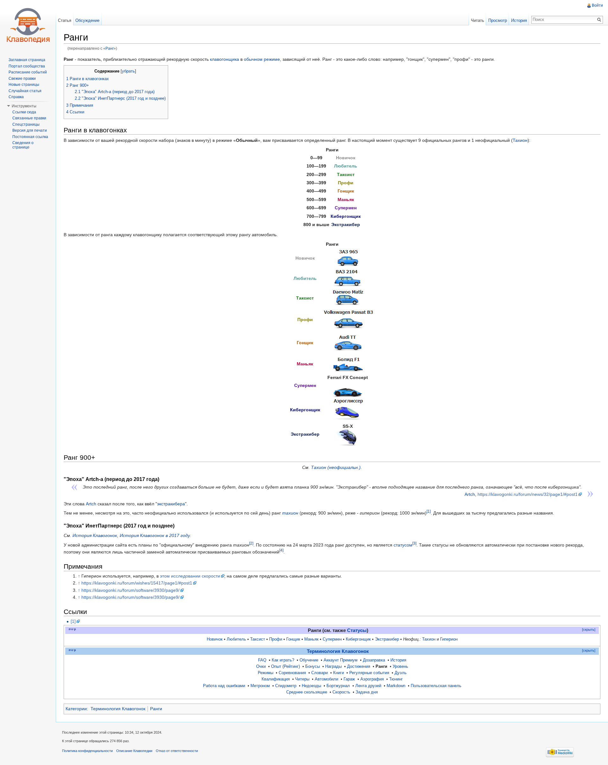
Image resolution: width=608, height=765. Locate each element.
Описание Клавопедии (134, 751)
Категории (76, 708)
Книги (338, 673)
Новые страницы (24, 84)
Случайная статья (25, 91)
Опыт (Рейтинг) (285, 666)
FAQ (262, 660)
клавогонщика (224, 59)
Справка (16, 97)
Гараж (349, 679)
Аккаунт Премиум (341, 660)
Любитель (236, 639)
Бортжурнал (338, 686)
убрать (128, 71)
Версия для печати (29, 130)
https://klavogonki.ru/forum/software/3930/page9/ (130, 590)
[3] (414, 543)
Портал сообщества (27, 66)
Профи (275, 639)
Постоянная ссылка (30, 137)
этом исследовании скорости (190, 575)
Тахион (520, 140)
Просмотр (497, 20)
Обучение (309, 660)
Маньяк (311, 639)
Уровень (400, 666)
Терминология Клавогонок (338, 651)
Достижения (358, 666)
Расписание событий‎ (28, 72)
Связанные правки (29, 118)
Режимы (265, 673)
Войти (597, 5)
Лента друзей (368, 686)
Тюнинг (396, 679)
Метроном (260, 686)
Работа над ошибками (224, 686)
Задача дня (367, 692)
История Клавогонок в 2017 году (155, 535)
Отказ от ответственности (177, 751)
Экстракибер (387, 639)
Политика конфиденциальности (87, 751)
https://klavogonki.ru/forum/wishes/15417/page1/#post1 (136, 582)
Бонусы (312, 666)
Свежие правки (22, 78)
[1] (429, 511)
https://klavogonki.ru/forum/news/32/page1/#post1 (528, 494)
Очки (261, 666)
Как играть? (283, 660)
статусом (403, 544)
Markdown (396, 686)
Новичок (215, 639)
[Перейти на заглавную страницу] (28, 25)
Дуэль (401, 673)
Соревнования (292, 673)
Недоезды (311, 686)
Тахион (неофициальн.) (336, 467)
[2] (251, 543)
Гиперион (449, 639)
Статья (64, 20)
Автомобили (326, 679)
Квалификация (276, 679)
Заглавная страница (27, 60)
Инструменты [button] (24, 106)
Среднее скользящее (306, 692)
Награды (333, 666)
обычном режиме (262, 59)
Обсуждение (87, 20)
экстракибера (171, 503)
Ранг (109, 48)
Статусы (357, 630)
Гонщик (293, 639)
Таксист (257, 639)
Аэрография (372, 679)
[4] (281, 550)
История (398, 660)
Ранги (156, 708)
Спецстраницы (26, 124)
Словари (319, 673)
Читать (477, 20)
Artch (470, 494)
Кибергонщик (358, 639)
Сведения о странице (23, 145)
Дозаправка (374, 660)
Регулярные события (369, 673)
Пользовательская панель (436, 686)
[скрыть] (588, 629)
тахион (290, 512)
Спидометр (285, 686)
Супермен (332, 639)
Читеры (302, 679)
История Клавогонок (95, 535)
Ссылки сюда (24, 112)
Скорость (341, 692)
